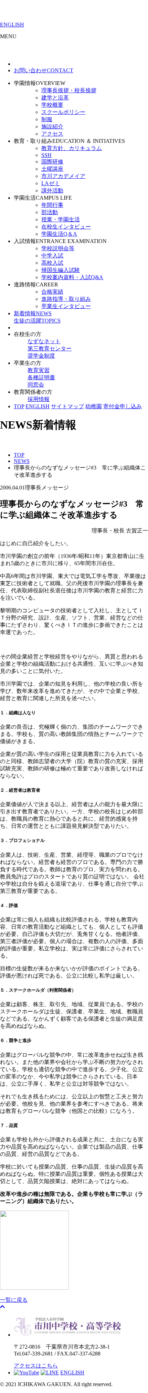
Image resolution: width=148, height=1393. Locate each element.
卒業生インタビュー (66, 306)
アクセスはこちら (36, 1366)
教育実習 (39, 370)
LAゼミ (50, 183)
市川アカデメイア (63, 176)
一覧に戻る (14, 1300)
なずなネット (44, 341)
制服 (46, 119)
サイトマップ (67, 406)
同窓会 (36, 385)
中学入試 (52, 255)
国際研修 (52, 162)
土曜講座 (52, 169)
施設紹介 (52, 126)
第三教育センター (50, 348)
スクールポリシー (63, 112)
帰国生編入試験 (60, 270)
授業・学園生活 (60, 219)
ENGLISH (12, 25)
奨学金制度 (41, 356)
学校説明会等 (57, 248)
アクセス (52, 134)
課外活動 (52, 190)
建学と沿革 (55, 98)
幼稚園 (93, 406)
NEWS (33, 313)
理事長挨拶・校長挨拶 (68, 90)
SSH (46, 155)
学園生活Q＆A (59, 234)
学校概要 (52, 105)
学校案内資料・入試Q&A (72, 277)
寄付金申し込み (122, 406)
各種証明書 (41, 377)
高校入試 (52, 263)
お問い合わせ (43, 70)
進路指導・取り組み (66, 299)
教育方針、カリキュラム (71, 148)
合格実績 (52, 292)
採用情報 (39, 399)
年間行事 (52, 205)
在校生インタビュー (66, 227)
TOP (19, 406)
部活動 (49, 212)
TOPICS (37, 321)
